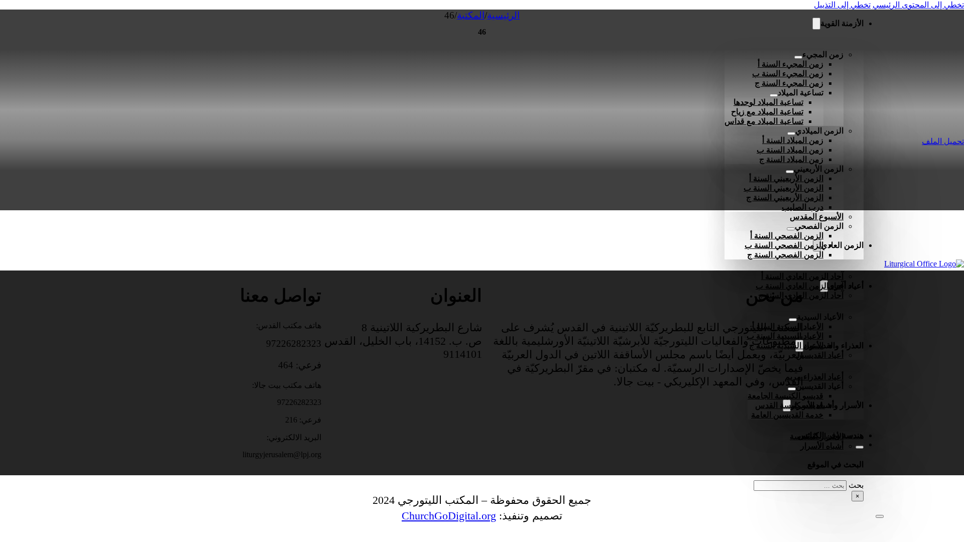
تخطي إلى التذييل (842, 5)
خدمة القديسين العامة (787, 415)
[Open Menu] (880, 516)
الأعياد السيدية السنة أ (787, 326)
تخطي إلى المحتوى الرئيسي (918, 5)
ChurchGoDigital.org (449, 515)
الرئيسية (503, 15)
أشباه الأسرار (822, 446)
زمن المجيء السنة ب (787, 73)
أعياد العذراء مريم (814, 376)
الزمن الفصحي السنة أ (786, 235)
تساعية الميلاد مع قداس (764, 121)
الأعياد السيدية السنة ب (785, 336)
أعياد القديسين (820, 355)
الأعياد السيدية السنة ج (786, 345)
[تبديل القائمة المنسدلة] (816, 24)
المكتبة (471, 15)
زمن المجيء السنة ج (789, 83)
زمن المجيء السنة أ (790, 64)
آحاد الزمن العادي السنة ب (800, 286)
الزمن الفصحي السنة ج (785, 254)
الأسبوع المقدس (817, 216)
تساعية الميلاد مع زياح (767, 111)
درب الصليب (802, 207)
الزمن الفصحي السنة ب (784, 245)
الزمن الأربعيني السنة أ (786, 178)
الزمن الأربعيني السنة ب (783, 188)
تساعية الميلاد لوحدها (768, 102)
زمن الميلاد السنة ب (790, 150)
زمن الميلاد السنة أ (792, 140)
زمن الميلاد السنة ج (791, 159)
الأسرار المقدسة (817, 436)
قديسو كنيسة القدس (789, 405)
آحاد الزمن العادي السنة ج (801, 295)
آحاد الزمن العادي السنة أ (802, 276)
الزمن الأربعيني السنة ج (784, 197)
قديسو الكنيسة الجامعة (785, 395)
